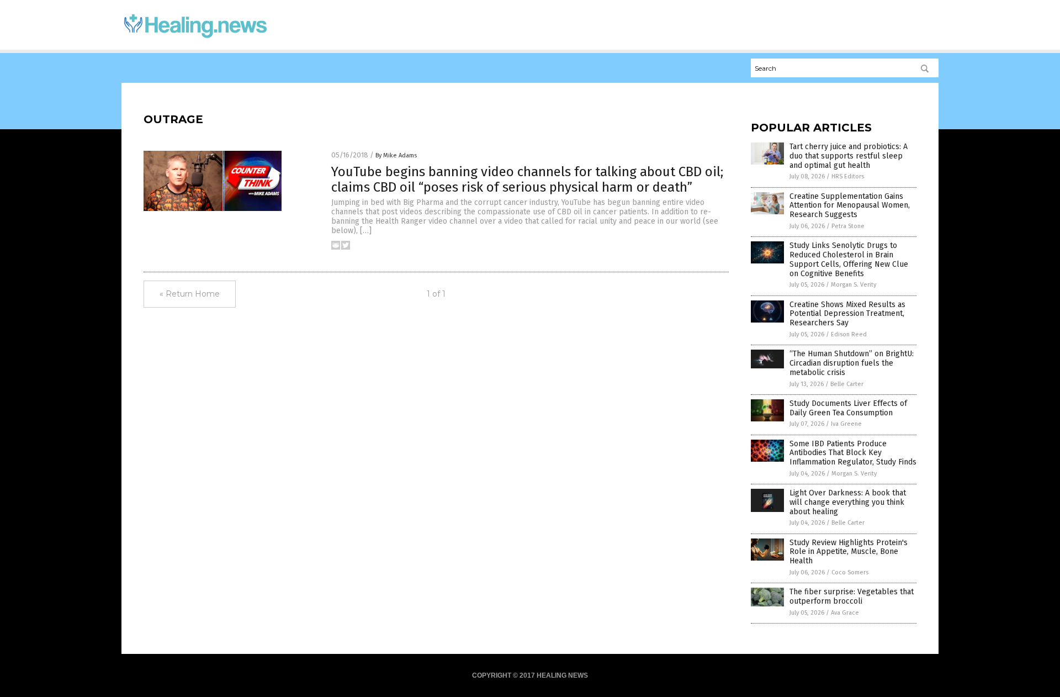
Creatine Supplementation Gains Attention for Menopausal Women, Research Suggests (849, 206)
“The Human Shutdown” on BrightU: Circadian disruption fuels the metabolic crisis (851, 363)
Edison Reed (849, 334)
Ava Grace (845, 612)
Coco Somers (849, 572)
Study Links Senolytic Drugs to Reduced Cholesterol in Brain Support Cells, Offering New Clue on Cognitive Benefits (848, 259)
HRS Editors (847, 176)
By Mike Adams (396, 155)
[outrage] (195, 39)
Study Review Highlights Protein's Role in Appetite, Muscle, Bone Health (848, 552)
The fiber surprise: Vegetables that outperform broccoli (851, 596)
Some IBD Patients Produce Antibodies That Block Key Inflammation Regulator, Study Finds (852, 453)
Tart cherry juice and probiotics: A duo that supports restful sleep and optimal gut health (848, 156)
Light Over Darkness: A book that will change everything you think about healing (847, 502)
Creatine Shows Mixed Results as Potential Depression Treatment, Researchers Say (847, 314)
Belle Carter (846, 384)
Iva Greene (846, 423)
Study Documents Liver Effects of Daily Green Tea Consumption (848, 408)
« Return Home (190, 294)
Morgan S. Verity (853, 284)
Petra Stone (848, 226)
